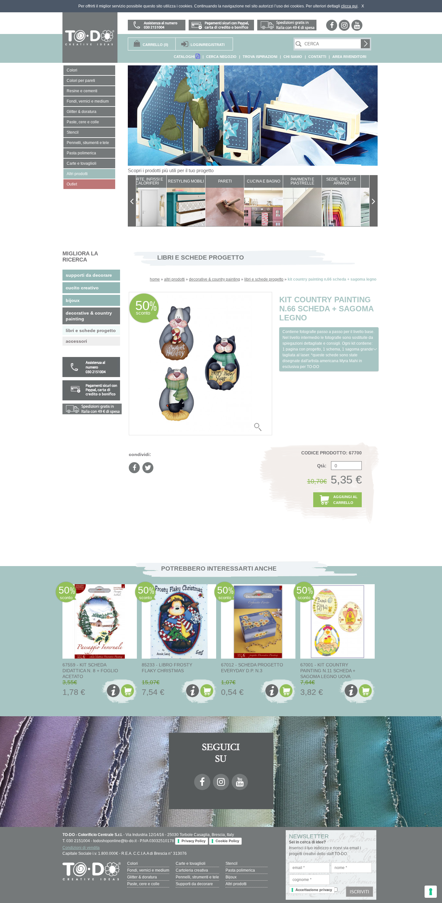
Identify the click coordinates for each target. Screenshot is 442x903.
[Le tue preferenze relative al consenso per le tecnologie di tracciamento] (431, 892)
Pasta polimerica (240, 870)
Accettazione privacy (313, 889)
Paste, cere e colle (143, 884)
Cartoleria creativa (192, 870)
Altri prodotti (236, 884)
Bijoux (231, 877)
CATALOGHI (185, 57)
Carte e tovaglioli (190, 863)
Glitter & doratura (142, 877)
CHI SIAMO (292, 57)
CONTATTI (317, 57)
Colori (132, 863)
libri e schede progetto (263, 279)
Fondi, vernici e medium (148, 870)
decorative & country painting (214, 279)
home (155, 279)
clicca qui (349, 6)
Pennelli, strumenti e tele (197, 877)
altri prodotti (174, 279)
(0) (155, 45)
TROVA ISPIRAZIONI (260, 57)
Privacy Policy (193, 841)
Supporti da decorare (194, 884)
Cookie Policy (227, 841)
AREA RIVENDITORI (349, 57)
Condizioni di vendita (81, 847)
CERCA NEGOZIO (221, 57)
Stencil (232, 863)
